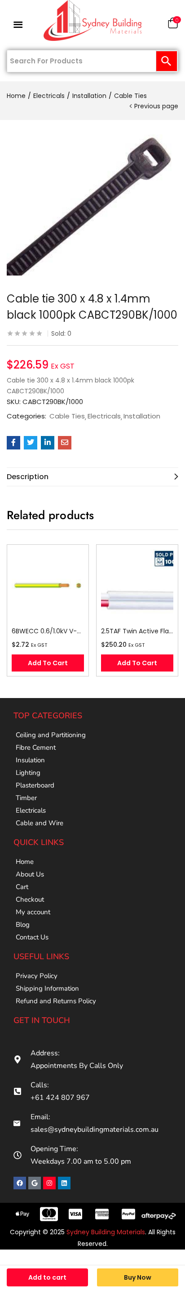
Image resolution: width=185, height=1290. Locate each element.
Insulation (30, 760)
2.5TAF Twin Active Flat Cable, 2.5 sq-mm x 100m (137, 631)
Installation (89, 95)
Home (16, 95)
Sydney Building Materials (105, 1232)
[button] (172, 25)
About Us (30, 874)
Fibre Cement (36, 747)
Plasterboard (35, 785)
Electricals (49, 95)
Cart (22, 886)
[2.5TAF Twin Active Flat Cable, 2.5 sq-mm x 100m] (137, 585)
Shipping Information (47, 988)
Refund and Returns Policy (56, 1000)
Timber (26, 797)
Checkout (30, 899)
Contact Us (32, 937)
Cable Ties (130, 95)
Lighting (28, 772)
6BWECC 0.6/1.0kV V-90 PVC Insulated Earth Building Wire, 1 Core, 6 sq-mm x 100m (48, 631)
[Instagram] (49, 1183)
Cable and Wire (39, 822)
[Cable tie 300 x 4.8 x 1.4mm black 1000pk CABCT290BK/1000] (13, 442)
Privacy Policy (36, 975)
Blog (23, 924)
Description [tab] (27, 477)
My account (33, 911)
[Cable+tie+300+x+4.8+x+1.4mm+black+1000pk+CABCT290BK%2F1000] (30, 442)
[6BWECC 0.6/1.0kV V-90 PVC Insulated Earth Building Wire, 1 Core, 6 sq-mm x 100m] (48, 585)
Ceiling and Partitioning (51, 734)
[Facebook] (19, 1183)
